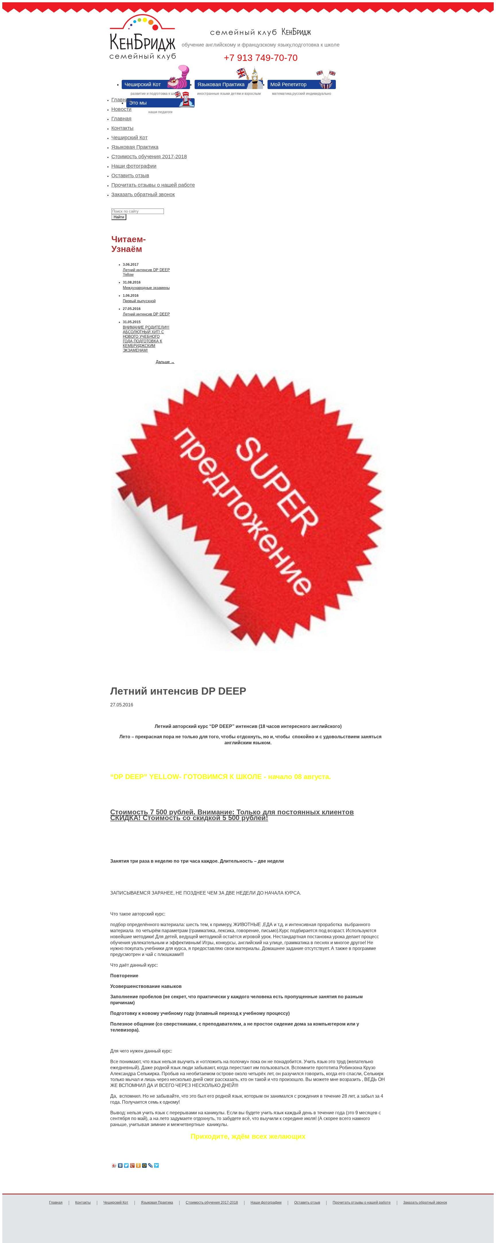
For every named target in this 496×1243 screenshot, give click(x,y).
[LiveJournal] (151, 1165)
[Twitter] (126, 1165)
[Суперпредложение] (248, 511)
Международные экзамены (146, 288)
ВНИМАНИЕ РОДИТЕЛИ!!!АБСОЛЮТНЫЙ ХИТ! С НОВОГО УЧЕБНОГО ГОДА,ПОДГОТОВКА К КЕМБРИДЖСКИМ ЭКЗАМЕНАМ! (146, 338)
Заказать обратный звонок (143, 194)
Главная (121, 100)
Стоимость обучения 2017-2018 (149, 156)
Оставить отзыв (130, 175)
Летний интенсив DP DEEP (146, 314)
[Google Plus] (132, 1165)
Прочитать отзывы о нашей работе (153, 185)
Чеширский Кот (129, 137)
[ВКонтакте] (120, 1165)
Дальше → (165, 362)
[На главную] (160, 41)
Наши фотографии (133, 166)
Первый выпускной (139, 301)
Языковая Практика (134, 147)
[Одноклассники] (138, 1165)
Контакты (122, 128)
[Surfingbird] (157, 1165)
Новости (121, 109)
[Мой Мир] (145, 1165)
